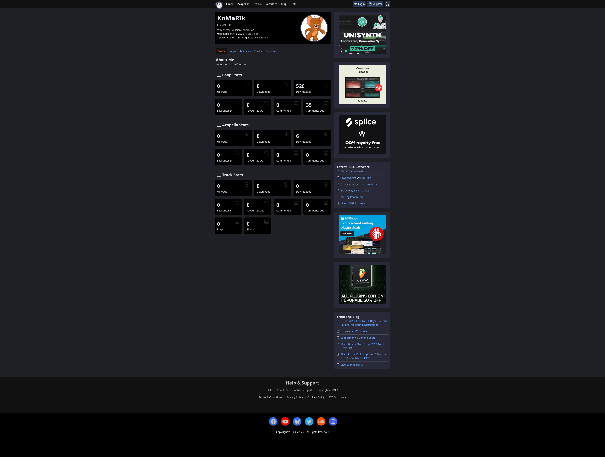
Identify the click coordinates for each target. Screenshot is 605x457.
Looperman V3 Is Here (354, 331)
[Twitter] (309, 421)
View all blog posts (352, 364)
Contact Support (302, 390)
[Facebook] (273, 421)
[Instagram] (333, 421)
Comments (272, 51)
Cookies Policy (315, 397)
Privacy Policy (295, 397)
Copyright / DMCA (327, 390)
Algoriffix (365, 177)
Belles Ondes (361, 190)
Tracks (258, 4)
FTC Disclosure (337, 397)
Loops (229, 4)
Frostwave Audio (368, 184)
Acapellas (243, 4)
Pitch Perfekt (348, 177)
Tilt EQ (344, 171)
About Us (282, 390)
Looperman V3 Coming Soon (358, 337)
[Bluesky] (297, 421)
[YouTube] (285, 421)
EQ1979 (345, 190)
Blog (284, 4)
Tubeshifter (347, 184)
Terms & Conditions (270, 397)
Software (271, 4)
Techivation (359, 171)
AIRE (343, 197)
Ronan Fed (356, 197)
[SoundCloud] (321, 421)
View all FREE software (354, 203)
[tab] (221, 51)
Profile (221, 51)
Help (293, 4)
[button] (387, 4)
